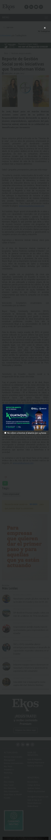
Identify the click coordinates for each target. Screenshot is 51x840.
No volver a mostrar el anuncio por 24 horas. (27, 433)
